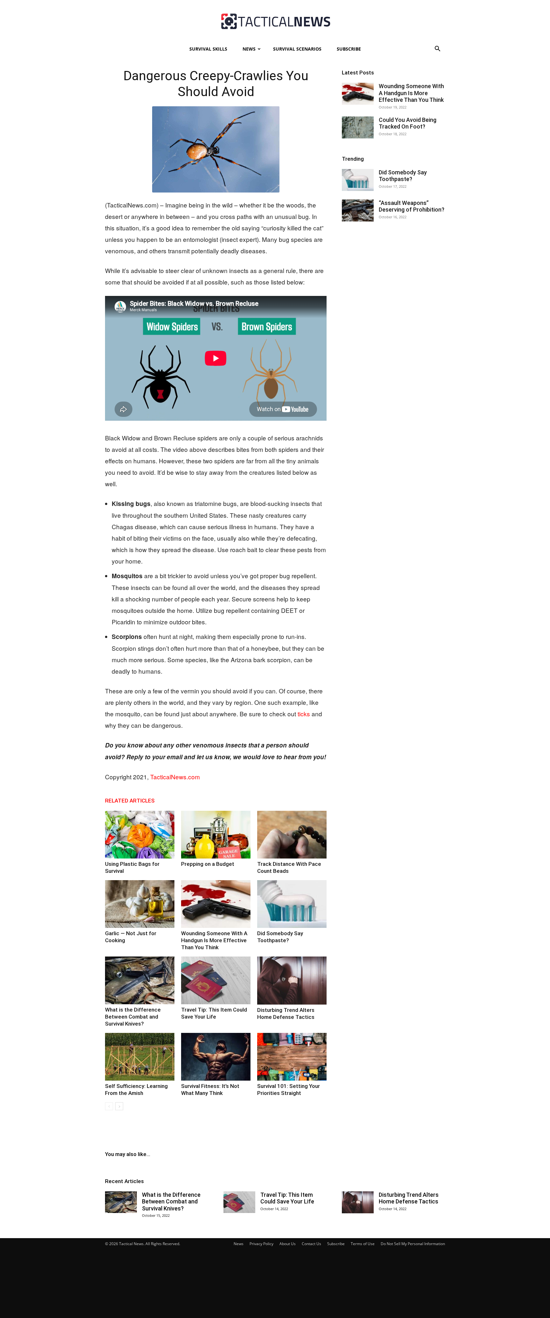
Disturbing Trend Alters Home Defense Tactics (409, 1198)
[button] (437, 49)
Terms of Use (363, 1243)
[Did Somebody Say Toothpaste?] (292, 904)
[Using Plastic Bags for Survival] (139, 835)
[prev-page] (109, 1106)
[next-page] (119, 1106)
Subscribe (349, 49)
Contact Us (311, 1243)
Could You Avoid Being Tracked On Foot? (407, 123)
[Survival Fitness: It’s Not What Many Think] (215, 1057)
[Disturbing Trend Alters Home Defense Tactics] (292, 981)
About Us (287, 1243)
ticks (304, 713)
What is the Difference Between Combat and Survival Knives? (133, 1016)
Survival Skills (208, 49)
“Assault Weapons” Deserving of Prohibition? (411, 206)
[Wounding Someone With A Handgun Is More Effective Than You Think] (215, 904)
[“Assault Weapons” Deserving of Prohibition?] (358, 210)
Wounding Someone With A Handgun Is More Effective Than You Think (214, 940)
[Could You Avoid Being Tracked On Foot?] (358, 127)
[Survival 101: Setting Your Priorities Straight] (292, 1057)
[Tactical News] (275, 21)
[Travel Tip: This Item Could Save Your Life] (215, 980)
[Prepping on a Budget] (215, 835)
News (249, 49)
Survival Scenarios (297, 49)
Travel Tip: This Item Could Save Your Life (287, 1198)
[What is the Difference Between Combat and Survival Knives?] (139, 980)
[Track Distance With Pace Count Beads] (292, 835)
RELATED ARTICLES (130, 800)
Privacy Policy (261, 1243)
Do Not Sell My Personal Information (413, 1243)
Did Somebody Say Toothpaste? (403, 176)
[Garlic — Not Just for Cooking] (139, 904)
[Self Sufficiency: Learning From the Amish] (139, 1057)
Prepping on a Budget (207, 864)
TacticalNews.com (175, 776)
